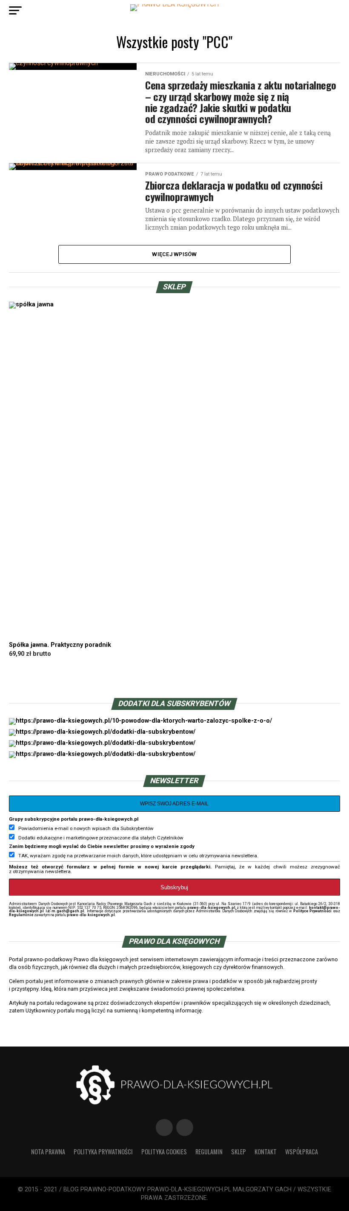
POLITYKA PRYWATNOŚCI (103, 1151)
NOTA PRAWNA (48, 1151)
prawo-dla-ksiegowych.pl (211, 907)
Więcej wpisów (174, 254)
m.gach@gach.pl (67, 911)
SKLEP (238, 1151)
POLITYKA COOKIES (164, 1151)
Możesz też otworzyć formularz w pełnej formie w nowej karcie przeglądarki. (110, 867)
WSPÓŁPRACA (301, 1151)
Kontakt (266, 1151)
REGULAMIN (209, 1151)
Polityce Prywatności (312, 911)
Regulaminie (21, 915)
